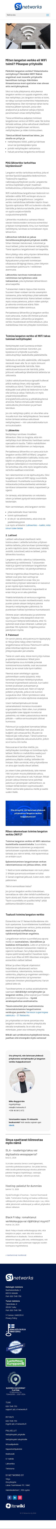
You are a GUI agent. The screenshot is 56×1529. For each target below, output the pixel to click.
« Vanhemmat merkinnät (16, 1255)
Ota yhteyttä (11, 1482)
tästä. (12, 1125)
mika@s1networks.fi (17, 1107)
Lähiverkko (10, 1463)
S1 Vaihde (10, 1459)
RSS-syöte (25, 1490)
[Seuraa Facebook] (9, 1498)
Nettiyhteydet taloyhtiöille (16, 1439)
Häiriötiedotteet (12, 1490)
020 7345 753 (11, 1406)
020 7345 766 (15, 1310)
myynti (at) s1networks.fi (16, 1424)
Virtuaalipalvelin (12, 1444)
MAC (28, 1485)
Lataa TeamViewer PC (15, 1485)
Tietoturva (10, 1468)
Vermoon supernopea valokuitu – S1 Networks (27, 1014)
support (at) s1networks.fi (16, 1409)
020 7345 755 (11, 1421)
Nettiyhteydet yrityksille (15, 1434)
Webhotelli (10, 1454)
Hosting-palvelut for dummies (24, 1185)
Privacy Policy (11, 1318)
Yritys (8, 1479)
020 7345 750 (15, 1296)
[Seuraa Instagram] (20, 1498)
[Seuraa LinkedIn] (15, 1498)
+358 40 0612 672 (16, 1110)
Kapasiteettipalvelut (14, 1449)
